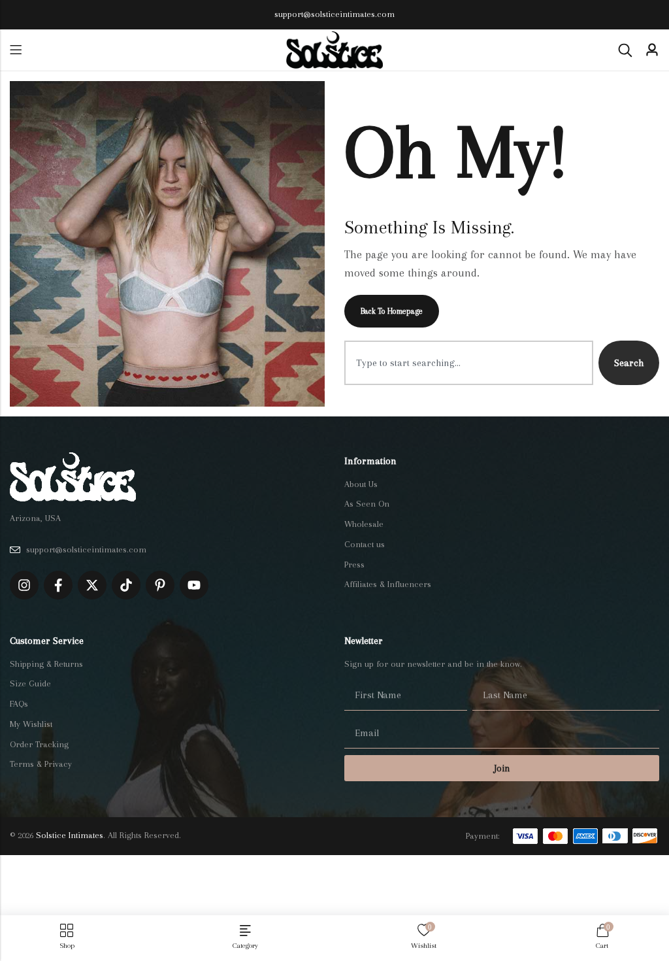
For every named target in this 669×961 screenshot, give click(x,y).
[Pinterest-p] (160, 585)
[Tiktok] (126, 585)
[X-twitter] (92, 585)
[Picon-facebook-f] (58, 585)
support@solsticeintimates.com (334, 14)
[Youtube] (194, 585)
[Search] (625, 50)
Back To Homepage (392, 311)
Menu (16, 50)
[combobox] (468, 363)
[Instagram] (24, 585)
